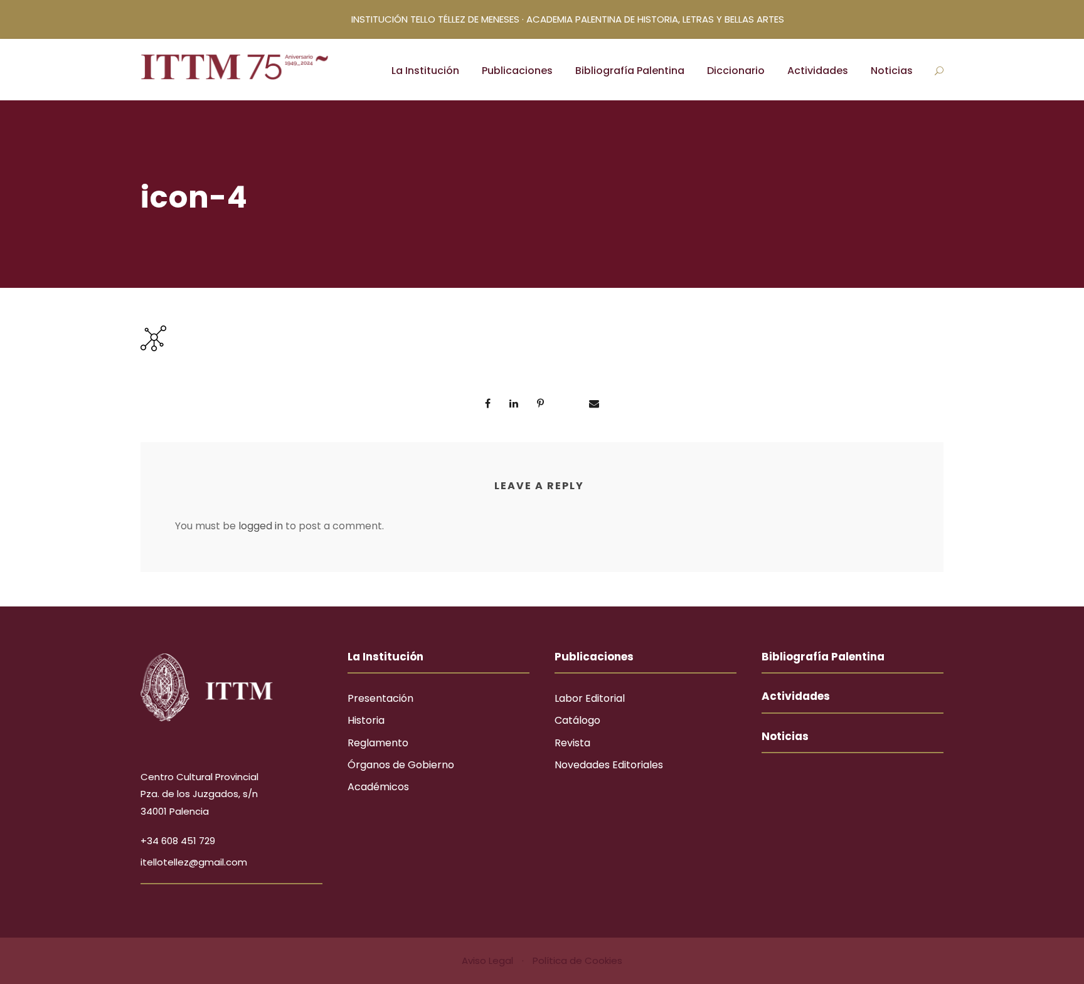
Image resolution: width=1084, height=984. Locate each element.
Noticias (892, 70)
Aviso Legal (489, 960)
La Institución (425, 70)
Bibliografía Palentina (629, 70)
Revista (572, 743)
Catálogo (577, 720)
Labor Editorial (590, 698)
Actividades (817, 70)
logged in (260, 526)
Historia (366, 720)
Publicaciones (517, 70)
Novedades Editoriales (609, 765)
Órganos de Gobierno (401, 765)
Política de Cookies (577, 960)
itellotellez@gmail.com (194, 862)
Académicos (378, 787)
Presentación (380, 698)
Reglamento (378, 743)
